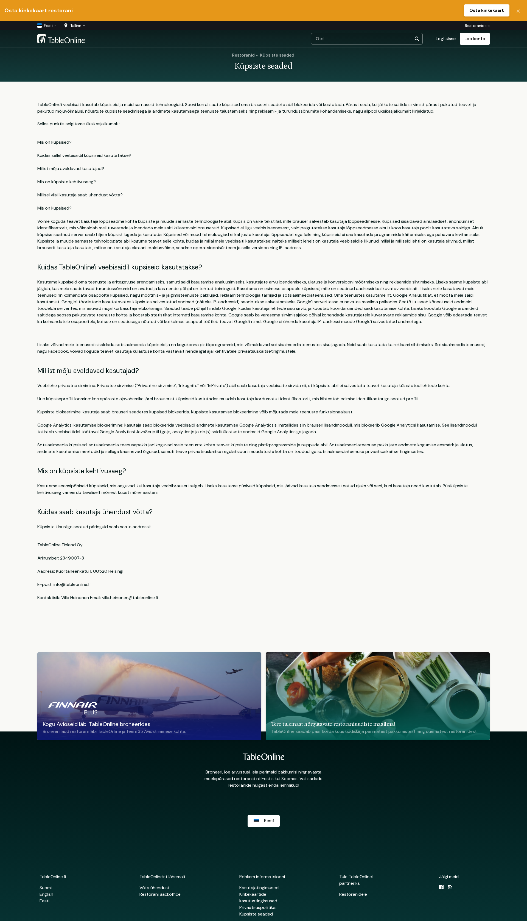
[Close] (518, 10)
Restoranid (243, 55)
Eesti (44, 901)
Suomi (46, 888)
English (46, 894)
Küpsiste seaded (277, 55)
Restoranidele (477, 25)
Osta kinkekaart (486, 10)
